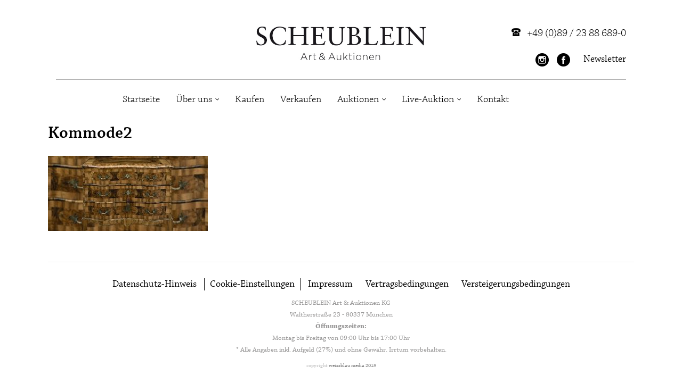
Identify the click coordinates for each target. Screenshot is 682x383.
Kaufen (249, 99)
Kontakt (493, 99)
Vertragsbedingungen (407, 284)
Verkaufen (300, 99)
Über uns (194, 99)
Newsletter (604, 59)
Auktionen (358, 99)
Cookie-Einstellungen (252, 284)
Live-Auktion (428, 99)
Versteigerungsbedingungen (515, 284)
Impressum (330, 284)
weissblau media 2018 (352, 365)
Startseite (141, 99)
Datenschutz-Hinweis (154, 284)
